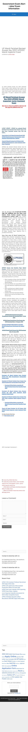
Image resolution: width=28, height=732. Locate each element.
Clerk (7, 659)
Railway (6, 671)
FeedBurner (17, 693)
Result (20, 671)
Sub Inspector (4, 675)
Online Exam (19, 668)
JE (16, 661)
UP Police (21, 675)
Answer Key (6, 480)
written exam (9, 678)
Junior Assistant (20, 481)
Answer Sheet (12, 481)
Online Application (8, 665)
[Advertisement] (14, 33)
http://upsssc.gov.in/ (9, 415)
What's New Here (13, 480)
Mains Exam (4, 663)
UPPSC (13, 677)
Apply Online (10, 656)
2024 (3, 654)
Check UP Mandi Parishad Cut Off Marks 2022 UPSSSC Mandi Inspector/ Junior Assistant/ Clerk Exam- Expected (13, 143)
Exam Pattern (8, 661)
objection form (5, 483)
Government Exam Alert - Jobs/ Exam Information (14, 6)
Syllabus (9, 675)
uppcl (18, 675)
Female (14, 661)
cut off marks (18, 659)
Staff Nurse (17, 672)
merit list (12, 663)
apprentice (18, 656)
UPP (16, 675)
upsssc (17, 483)
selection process (7, 673)
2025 (7, 654)
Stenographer (12, 483)
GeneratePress (16, 699)
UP (14, 675)
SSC (14, 672)
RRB (23, 671)
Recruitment (10, 671)
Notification (17, 663)
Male (8, 663)
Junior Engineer (21, 661)
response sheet (15, 671)
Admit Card (12, 654)
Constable (11, 659)
